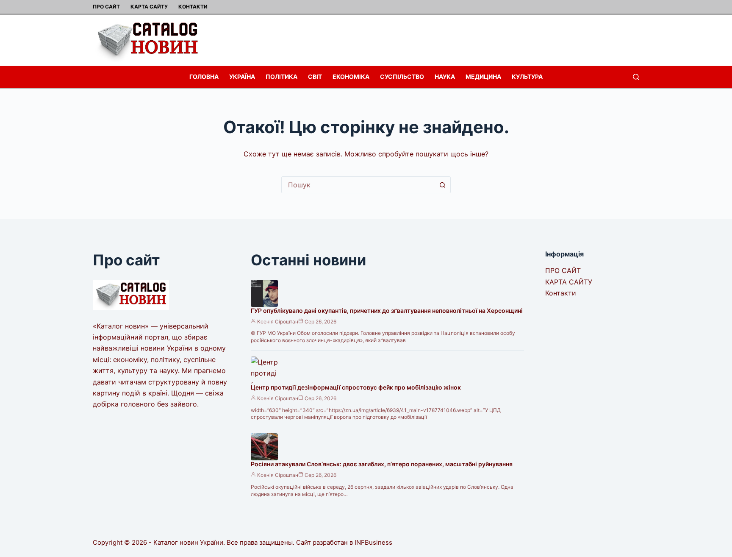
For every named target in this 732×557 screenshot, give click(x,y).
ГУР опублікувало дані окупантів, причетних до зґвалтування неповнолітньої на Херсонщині (387, 310)
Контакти (193, 6)
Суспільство (402, 76)
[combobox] (358, 184)
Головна (204, 76)
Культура (527, 76)
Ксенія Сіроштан (277, 321)
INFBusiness (373, 542)
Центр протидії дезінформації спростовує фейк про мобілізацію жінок (356, 387)
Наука (445, 76)
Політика (281, 76)
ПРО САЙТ (106, 6)
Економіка (351, 76)
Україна (242, 76)
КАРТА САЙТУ (149, 6)
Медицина (483, 76)
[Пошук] (636, 77)
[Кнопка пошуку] (442, 185)
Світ (315, 76)
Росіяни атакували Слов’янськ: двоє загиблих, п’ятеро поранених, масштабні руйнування (382, 464)
